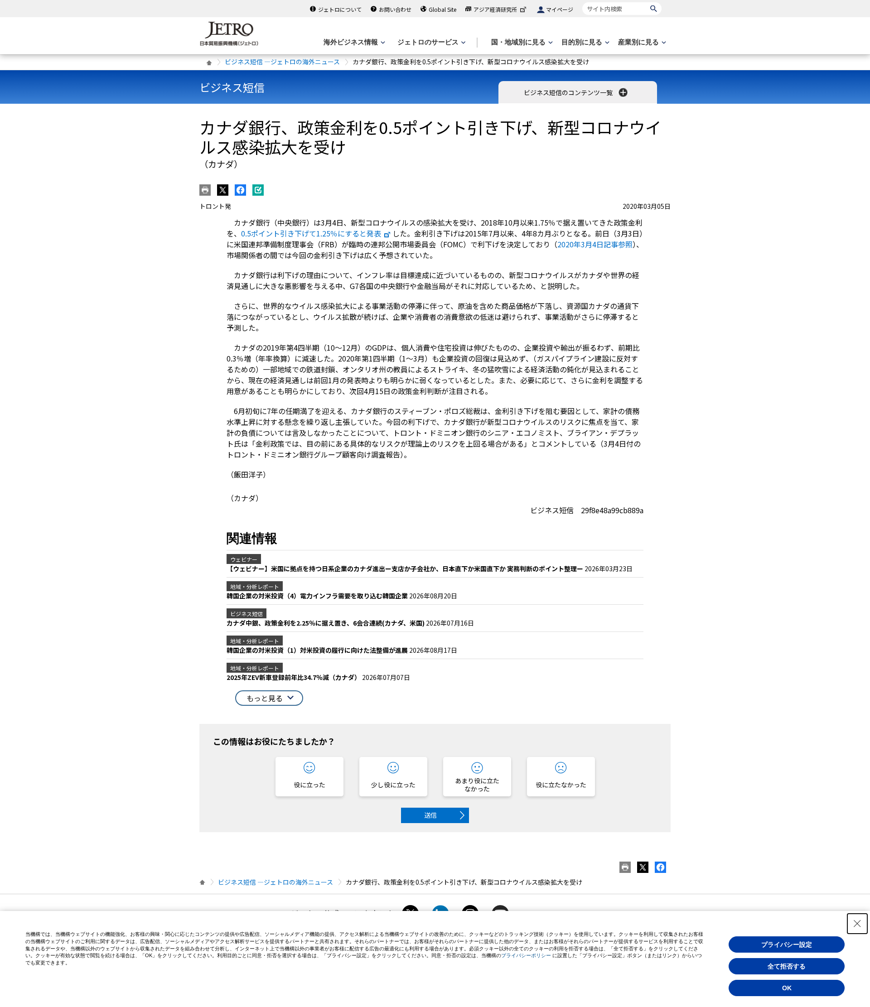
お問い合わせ (395, 9)
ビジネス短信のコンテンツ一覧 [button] (569, 92)
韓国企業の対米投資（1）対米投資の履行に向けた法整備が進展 (318, 650)
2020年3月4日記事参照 (595, 244)
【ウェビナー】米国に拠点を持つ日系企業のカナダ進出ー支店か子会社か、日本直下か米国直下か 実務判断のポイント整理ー (406, 568)
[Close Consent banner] (857, 924)
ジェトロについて (340, 9)
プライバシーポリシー (526, 955)
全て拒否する (787, 966)
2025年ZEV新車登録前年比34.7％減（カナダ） (294, 677)
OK (787, 988)
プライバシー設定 (786, 944)
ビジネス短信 (232, 87)
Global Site (442, 9)
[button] (269, 698)
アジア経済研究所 (495, 9)
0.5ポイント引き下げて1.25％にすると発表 (311, 233)
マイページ (559, 9)
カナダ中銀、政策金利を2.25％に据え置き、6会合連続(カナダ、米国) (326, 622)
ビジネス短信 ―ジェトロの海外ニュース (282, 61)
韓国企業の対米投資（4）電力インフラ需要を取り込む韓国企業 (318, 595)
